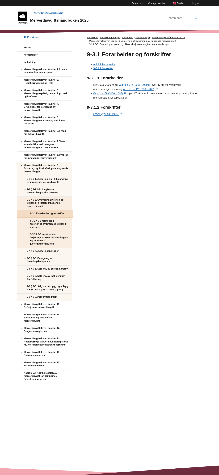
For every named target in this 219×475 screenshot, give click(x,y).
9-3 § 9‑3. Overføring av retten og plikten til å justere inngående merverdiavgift (129, 44)
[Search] (196, 18)
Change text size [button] (156, 3)
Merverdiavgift (142, 37)
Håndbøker (127, 37)
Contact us (137, 3)
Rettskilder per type (110, 37)
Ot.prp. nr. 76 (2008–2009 (133, 84)
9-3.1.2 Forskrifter (103, 68)
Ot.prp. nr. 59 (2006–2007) (108, 93)
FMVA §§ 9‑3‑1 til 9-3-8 (106, 114)
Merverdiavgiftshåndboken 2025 (48, 13)
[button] (180, 3)
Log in (195, 3)
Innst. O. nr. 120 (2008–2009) (139, 89)
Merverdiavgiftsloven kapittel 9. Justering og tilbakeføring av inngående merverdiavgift (132, 41)
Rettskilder (92, 37)
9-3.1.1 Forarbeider (104, 64)
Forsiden (32, 37)
